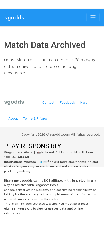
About (13, 118)
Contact (48, 103)
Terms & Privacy (35, 118)
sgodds (14, 17)
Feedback (67, 103)
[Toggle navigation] (93, 17)
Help (83, 103)
